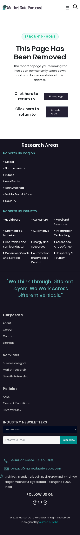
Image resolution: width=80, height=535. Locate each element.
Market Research (14, 370)
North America (14, 168)
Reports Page (56, 111)
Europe (8, 175)
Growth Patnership (15, 376)
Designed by (40, 522)
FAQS (6, 397)
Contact (9, 336)
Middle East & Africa (17, 194)
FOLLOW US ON (40, 494)
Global (8, 162)
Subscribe (69, 440)
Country (9, 201)
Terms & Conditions (16, 403)
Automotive (40, 231)
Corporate (13, 315)
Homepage (56, 96)
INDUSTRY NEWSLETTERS (25, 422)
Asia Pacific (12, 181)
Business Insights (14, 363)
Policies (10, 389)
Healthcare (11, 220)
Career (7, 330)
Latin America (13, 188)
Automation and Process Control (40, 257)
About (7, 323)
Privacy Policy (12, 410)
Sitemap (9, 343)
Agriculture (39, 220)
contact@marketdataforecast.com (35, 468)
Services (11, 355)
